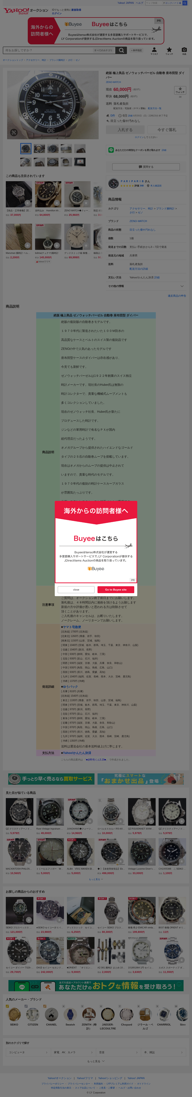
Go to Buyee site (116, 589)
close (76, 589)
